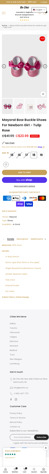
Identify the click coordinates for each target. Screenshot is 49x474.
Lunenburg (14, 363)
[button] (46, 448)
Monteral (14, 345)
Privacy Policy (16, 413)
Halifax (13, 323)
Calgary (13, 337)
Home (4, 25)
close (44, 2)
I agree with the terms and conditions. (30, 443)
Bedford (13, 350)
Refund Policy (16, 422)
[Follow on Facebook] (11, 399)
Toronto (13, 328)
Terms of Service (17, 417)
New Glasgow (16, 359)
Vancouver (15, 332)
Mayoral (13, 217)
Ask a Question (9, 211)
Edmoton (14, 341)
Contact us (15, 426)
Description (22, 239)
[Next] (45, 66)
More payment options (24, 186)
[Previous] (4, 66)
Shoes (10, 220)
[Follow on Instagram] (16, 399)
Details (10, 239)
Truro (12, 354)
